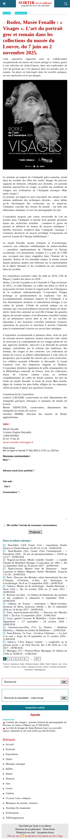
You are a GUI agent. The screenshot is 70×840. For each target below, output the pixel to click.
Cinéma (6, 667)
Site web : (8, 481)
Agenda (35, 714)
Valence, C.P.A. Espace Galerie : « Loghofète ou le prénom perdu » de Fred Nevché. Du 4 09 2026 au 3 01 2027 (35, 645)
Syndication (30, 836)
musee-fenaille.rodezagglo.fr (18, 442)
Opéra (22, 664)
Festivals (6, 664)
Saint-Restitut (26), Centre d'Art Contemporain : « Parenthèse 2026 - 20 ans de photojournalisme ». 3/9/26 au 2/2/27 (35, 554)
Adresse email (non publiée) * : (19, 470)
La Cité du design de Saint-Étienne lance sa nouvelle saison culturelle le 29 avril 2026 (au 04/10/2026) (32, 729)
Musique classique (32, 664)
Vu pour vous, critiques (19, 667)
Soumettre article (35, 707)
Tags (60, 836)
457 (37, 658)
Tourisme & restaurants (58, 667)
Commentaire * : (11, 492)
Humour (54, 664)
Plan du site (13, 836)
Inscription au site (47, 836)
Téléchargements (40, 670)
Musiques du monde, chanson (38, 667)
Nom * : (7, 460)
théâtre (42, 664)
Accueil (6, 13)
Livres (65, 664)
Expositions (21, 13)
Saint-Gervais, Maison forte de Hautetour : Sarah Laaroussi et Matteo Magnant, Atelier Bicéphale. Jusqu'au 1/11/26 (35, 571)
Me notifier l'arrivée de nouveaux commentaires (32, 525)
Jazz (60, 664)
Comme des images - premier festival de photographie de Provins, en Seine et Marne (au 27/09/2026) (35, 723)
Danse (48, 664)
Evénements (29, 670)
